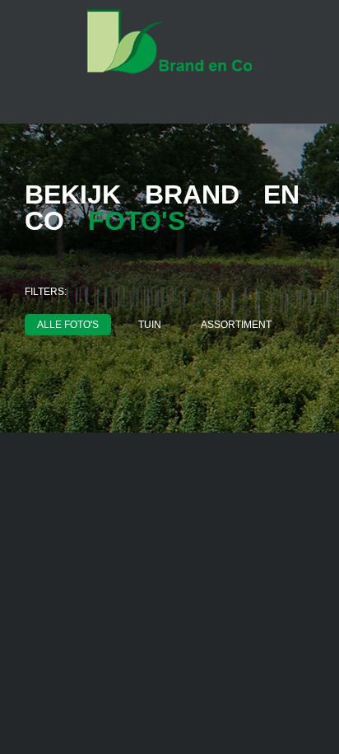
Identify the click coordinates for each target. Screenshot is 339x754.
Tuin (149, 324)
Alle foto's (68, 324)
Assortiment (236, 324)
